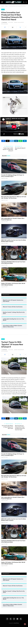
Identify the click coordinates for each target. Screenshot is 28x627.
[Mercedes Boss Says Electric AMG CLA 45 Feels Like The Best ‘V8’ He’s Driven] (14, 188)
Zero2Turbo (4, 22)
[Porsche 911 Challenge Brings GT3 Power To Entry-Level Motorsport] (14, 166)
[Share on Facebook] (5, 27)
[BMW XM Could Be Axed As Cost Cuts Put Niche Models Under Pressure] (14, 231)
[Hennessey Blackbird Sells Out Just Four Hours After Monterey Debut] (14, 253)
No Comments (5, 23)
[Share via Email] (12, 27)
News (3, 9)
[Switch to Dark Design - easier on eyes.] (26, 2)
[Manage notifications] (25, 624)
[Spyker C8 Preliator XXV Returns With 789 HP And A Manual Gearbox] (14, 274)
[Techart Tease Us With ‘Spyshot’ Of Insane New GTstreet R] (14, 374)
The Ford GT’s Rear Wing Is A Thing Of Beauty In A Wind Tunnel (7, 427)
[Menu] (2, 2)
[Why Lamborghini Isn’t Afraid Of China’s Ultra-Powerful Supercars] (14, 209)
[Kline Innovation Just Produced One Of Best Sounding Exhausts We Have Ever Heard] (14, 49)
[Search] (24, 2)
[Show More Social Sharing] (25, 27)
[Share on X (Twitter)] (20, 27)
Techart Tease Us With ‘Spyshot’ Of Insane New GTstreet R (8, 149)
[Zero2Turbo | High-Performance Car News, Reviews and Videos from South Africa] (13, 2)
